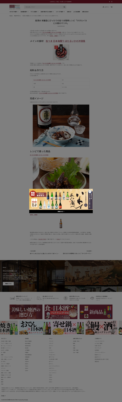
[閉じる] (90, 191)
